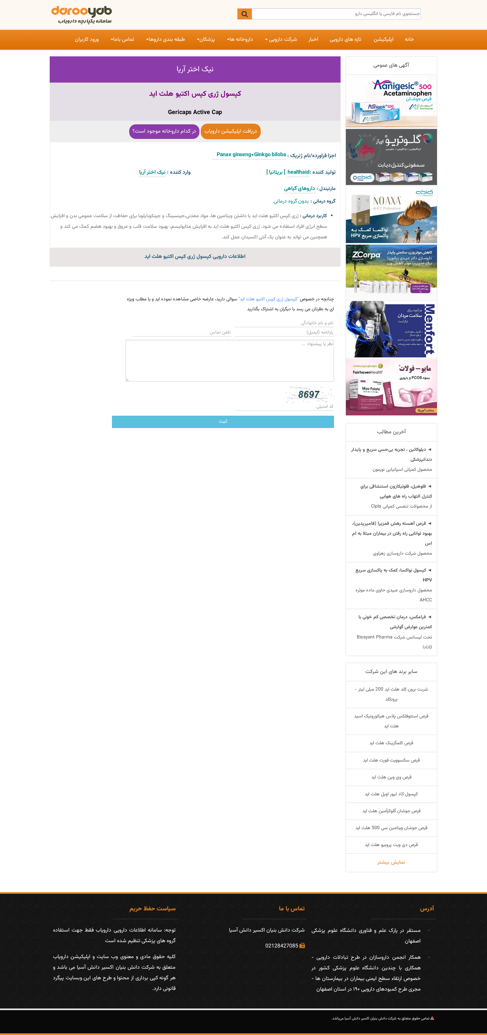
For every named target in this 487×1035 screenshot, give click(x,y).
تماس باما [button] (123, 39)
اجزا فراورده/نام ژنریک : (311, 156)
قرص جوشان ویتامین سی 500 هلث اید (391, 828)
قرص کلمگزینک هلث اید (391, 743)
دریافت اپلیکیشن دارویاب (230, 131)
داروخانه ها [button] (241, 39)
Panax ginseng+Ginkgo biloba (249, 155)
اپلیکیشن (384, 39)
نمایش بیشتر (391, 862)
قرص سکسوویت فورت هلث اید (391, 760)
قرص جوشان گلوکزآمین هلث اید (391, 811)
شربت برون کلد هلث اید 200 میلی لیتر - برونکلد (391, 694)
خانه (409, 39)
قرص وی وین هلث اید (391, 777)
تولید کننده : (322, 172)
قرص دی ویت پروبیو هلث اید (391, 845)
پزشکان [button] (207, 39)
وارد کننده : (178, 172)
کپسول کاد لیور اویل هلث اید (391, 794)
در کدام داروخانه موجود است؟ (164, 131)
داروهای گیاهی (299, 189)
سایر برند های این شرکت (391, 672)
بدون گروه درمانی (291, 201)
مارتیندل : (326, 189)
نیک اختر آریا (195, 69)
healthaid (298, 172)
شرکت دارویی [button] (282, 39)
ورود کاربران (87, 39)
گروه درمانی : (323, 201)
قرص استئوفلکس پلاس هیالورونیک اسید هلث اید (391, 721)
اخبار (313, 39)
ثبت (223, 421)
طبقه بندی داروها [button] (167, 39)
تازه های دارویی (345, 39)
